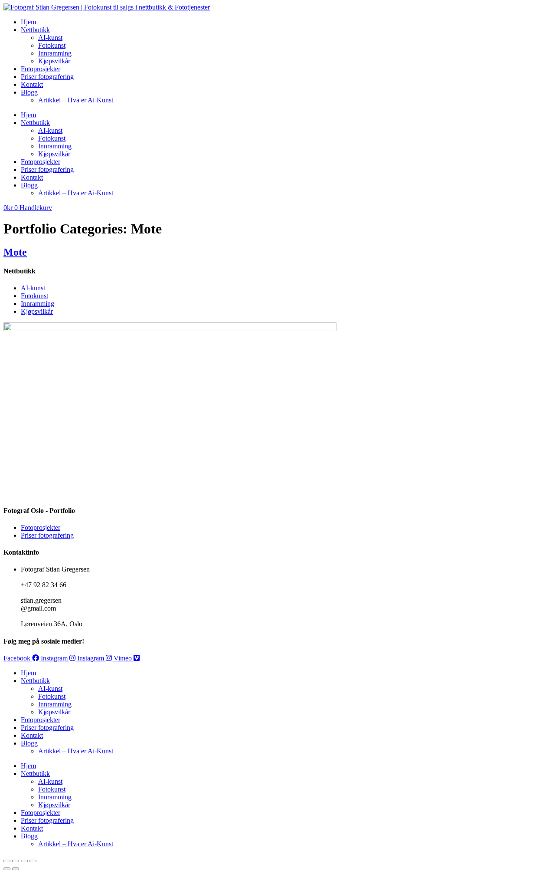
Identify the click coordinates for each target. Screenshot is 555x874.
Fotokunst (51, 45)
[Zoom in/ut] (6, 861)
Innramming (55, 53)
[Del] (24, 861)
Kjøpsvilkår (54, 61)
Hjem (28, 22)
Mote (15, 252)
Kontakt (32, 84)
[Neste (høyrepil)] (15, 868)
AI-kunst (50, 37)
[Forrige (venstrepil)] (6, 868)
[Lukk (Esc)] (32, 861)
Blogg (29, 92)
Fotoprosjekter (40, 68)
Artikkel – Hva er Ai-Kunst (75, 100)
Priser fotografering (47, 76)
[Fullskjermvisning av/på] (15, 861)
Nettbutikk (35, 29)
